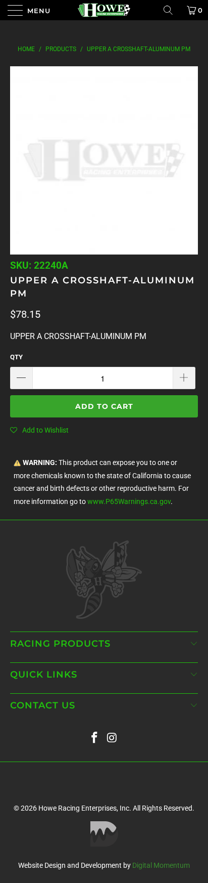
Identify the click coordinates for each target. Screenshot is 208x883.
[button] (39, 430)
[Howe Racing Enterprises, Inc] (104, 10)
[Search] (172, 10)
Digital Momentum (161, 865)
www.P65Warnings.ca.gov (129, 501)
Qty (16, 357)
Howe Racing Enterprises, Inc (83, 808)
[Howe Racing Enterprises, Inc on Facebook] (94, 738)
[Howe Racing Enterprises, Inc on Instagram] (112, 738)
